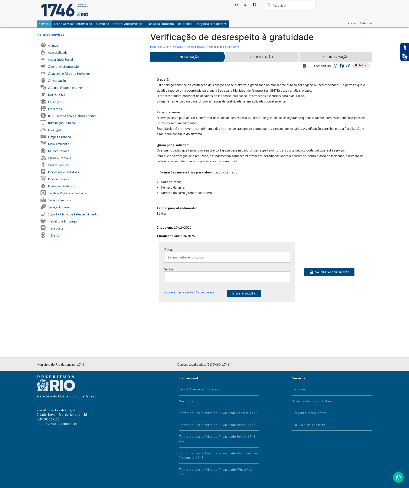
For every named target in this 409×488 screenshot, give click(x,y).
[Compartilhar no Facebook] (341, 65)
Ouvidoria (102, 24)
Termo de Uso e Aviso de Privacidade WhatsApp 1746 (215, 472)
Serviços (44, 24)
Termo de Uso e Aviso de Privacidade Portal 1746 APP (217, 439)
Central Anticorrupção (128, 24)
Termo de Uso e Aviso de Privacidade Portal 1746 (217, 425)
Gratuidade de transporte (224, 47)
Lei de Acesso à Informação (200, 389)
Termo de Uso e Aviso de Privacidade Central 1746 (218, 413)
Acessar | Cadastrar (360, 23)
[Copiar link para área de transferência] (348, 65)
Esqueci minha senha (178, 292)
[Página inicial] (65, 10)
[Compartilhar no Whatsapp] (335, 65)
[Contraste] (254, 4)
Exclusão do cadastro (309, 425)
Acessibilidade (196, 47)
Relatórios (185, 24)
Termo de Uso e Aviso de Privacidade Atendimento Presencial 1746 (218, 455)
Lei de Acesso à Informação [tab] (73, 24)
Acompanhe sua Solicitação (313, 401)
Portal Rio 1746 (159, 47)
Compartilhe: (323, 66)
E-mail (169, 249)
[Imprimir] (306, 65)
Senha (168, 269)
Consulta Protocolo (161, 24)
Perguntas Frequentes (211, 24)
